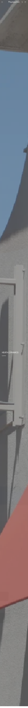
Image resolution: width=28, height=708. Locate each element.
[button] (2, 2)
